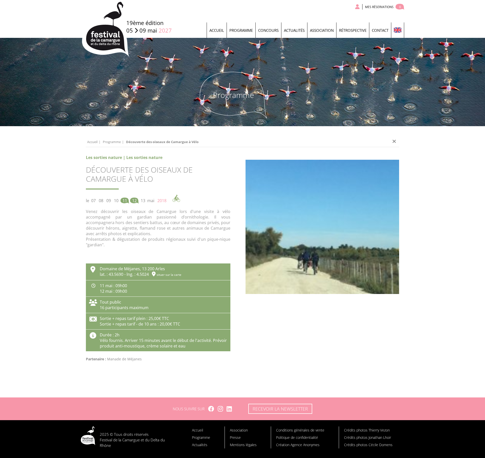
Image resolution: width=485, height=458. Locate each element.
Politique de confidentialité (297, 437)
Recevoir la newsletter (280, 409)
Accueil (216, 30)
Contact (380, 30)
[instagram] (220, 409)
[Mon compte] (357, 7)
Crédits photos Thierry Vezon (367, 430)
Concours (268, 30)
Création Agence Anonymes (298, 444)
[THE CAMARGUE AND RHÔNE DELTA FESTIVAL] (397, 30)
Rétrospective (353, 30)
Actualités (294, 30)
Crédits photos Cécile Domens (368, 444)
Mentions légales (243, 444)
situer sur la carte (169, 275)
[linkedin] (229, 409)
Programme (241, 30)
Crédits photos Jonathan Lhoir (367, 437)
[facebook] (211, 409)
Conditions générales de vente (300, 430)
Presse (235, 437)
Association (322, 30)
